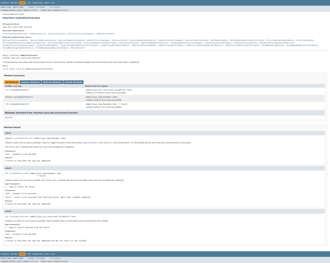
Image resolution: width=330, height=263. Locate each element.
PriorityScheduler (305, 40)
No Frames (40, 7)
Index (46, 3)
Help (53, 3)
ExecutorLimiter (119, 40)
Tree (29, 3)
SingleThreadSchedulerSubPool (115, 45)
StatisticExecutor (56, 34)
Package (14, 3)
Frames (31, 7)
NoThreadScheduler (219, 40)
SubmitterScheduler (105, 34)
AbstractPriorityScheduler (15, 40)
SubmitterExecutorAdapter (143, 45)
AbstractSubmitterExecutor (43, 40)
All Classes (55, 7)
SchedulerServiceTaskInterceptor (19, 45)
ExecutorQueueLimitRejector (142, 40)
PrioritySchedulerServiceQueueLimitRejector (24, 43)
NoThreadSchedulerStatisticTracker (247, 40)
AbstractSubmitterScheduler (71, 40)
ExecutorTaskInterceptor (197, 40)
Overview (5, 3)
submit (89, 90)
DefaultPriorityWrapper (98, 40)
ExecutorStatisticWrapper (170, 40)
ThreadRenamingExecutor (272, 45)
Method (34, 10)
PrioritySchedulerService (15, 34)
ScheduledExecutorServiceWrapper (187, 43)
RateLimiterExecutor (129, 43)
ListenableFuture (18, 90)
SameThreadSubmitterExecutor (155, 43)
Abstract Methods (52, 82)
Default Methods (73, 82)
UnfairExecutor (78, 48)
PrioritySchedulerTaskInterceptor (100, 43)
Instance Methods (30, 82)
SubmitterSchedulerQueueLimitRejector (204, 45)
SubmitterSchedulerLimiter (171, 45)
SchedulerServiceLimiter (245, 43)
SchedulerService (37, 34)
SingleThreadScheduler (47, 45)
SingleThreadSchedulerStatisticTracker (79, 45)
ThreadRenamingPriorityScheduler (302, 45)
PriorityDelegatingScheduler (280, 40)
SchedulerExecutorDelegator (218, 43)
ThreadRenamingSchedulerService (18, 48)
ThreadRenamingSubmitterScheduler (52, 48)
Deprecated (38, 3)
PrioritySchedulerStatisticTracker (65, 43)
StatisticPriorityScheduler (81, 34)
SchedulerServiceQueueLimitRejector (276, 43)
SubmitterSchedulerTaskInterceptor (242, 45)
